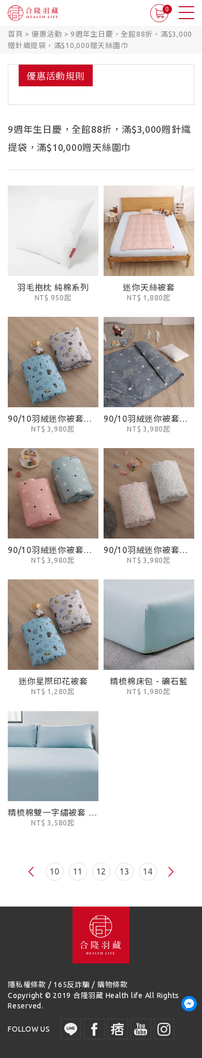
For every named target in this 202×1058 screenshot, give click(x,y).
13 (124, 871)
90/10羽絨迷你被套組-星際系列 (53, 418)
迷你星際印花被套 (53, 681)
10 (54, 871)
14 (147, 871)
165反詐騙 (71, 984)
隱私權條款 (27, 984)
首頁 (15, 34)
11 (77, 871)
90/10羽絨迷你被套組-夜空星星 (149, 418)
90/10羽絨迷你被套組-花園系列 (149, 550)
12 (101, 871)
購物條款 (112, 984)
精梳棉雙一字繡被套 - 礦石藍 (53, 812)
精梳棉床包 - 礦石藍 (148, 681)
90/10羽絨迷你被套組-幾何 (53, 550)
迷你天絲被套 (149, 287)
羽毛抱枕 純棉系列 (53, 287)
